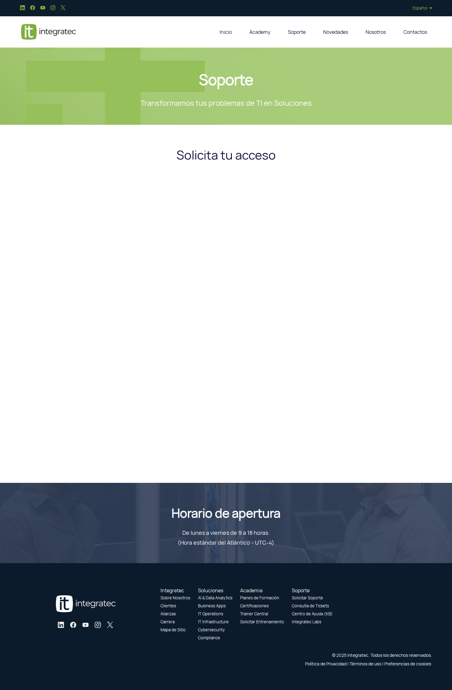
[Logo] (48, 31)
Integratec (172, 590)
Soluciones (210, 590)
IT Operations (210, 614)
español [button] (420, 8)
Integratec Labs (306, 622)
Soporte (301, 590)
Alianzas (168, 614)
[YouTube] (85, 624)
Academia (251, 590)
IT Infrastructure (213, 622)
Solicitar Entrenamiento (262, 622)
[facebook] (32, 8)
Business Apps (212, 606)
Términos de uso (365, 664)
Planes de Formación (259, 598)
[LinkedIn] (60, 624)
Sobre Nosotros (175, 598)
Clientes (168, 606)
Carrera (168, 622)
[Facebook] (73, 624)
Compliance (209, 638)
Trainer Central (254, 614)
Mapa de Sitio (173, 630)
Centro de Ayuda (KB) (312, 614)
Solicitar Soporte (307, 598)
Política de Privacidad (326, 664)
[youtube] (42, 8)
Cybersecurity (211, 630)
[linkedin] (22, 8)
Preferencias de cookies (407, 664)
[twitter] (63, 8)
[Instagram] (97, 624)
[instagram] (52, 8)
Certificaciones (254, 606)
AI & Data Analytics (215, 598)
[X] (110, 624)
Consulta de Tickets (310, 606)
